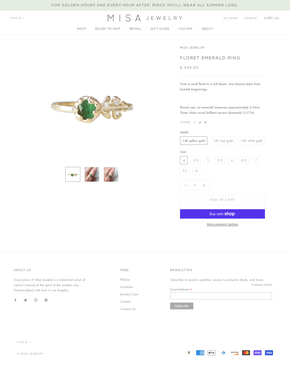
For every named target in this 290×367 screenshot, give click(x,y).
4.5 (195, 160)
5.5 (219, 160)
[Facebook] (194, 122)
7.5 (184, 171)
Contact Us (127, 309)
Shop (81, 29)
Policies (125, 279)
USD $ (16, 18)
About (207, 29)
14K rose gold (223, 140)
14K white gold (251, 140)
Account (230, 18)
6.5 (243, 160)
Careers (125, 301)
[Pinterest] (205, 122)
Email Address (181, 289)
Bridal (136, 29)
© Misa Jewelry (30, 354)
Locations (126, 286)
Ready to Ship (108, 29)
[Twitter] (200, 122)
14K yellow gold (193, 140)
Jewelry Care (129, 294)
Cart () (271, 18)
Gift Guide (160, 29)
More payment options (222, 224)
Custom (186, 29)
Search (250, 18)
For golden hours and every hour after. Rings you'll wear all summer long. (145, 5)
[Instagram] (35, 299)
